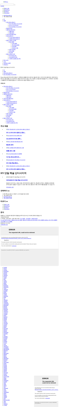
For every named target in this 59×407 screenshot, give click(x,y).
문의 (7, 187)
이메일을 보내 (4, 224)
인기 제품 (22, 218)
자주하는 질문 (7, 63)
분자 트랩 (11, 51)
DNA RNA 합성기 (10, 22)
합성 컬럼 (11, 42)
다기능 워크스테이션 (14, 37)
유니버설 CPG (12, 55)
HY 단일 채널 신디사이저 (15, 23)
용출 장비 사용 (10, 151)
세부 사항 (11, 187)
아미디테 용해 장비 (11, 34)
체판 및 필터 (12, 49)
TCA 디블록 (9, 221)
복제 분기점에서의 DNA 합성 (30, 220)
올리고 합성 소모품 (11, 40)
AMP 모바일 (34, 218)
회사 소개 (5, 60)
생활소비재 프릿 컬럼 (16, 220)
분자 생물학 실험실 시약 (44, 220)
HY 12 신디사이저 (13, 25)
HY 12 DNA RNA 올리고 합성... (15, 132)
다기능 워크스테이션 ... (13, 157)
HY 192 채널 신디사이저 (15, 26)
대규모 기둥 (15, 48)
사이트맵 (28, 218)
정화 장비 (11, 32)
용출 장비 (11, 31)
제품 (4, 20)
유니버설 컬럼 (15, 45)
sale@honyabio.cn (7, 196)
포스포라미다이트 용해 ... (14, 138)
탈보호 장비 (9, 28)
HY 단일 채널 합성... (12, 163)
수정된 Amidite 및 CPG (15, 58)
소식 (4, 61)
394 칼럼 (14, 46)
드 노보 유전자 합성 (6, 220)
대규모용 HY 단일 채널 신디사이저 (17, 180)
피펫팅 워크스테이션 (14, 39)
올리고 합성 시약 (10, 54)
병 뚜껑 (11, 52)
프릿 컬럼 (14, 43)
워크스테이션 (9, 36)
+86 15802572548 (7, 198)
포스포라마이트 (13, 57)
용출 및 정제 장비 (10, 29)
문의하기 (5, 64)
